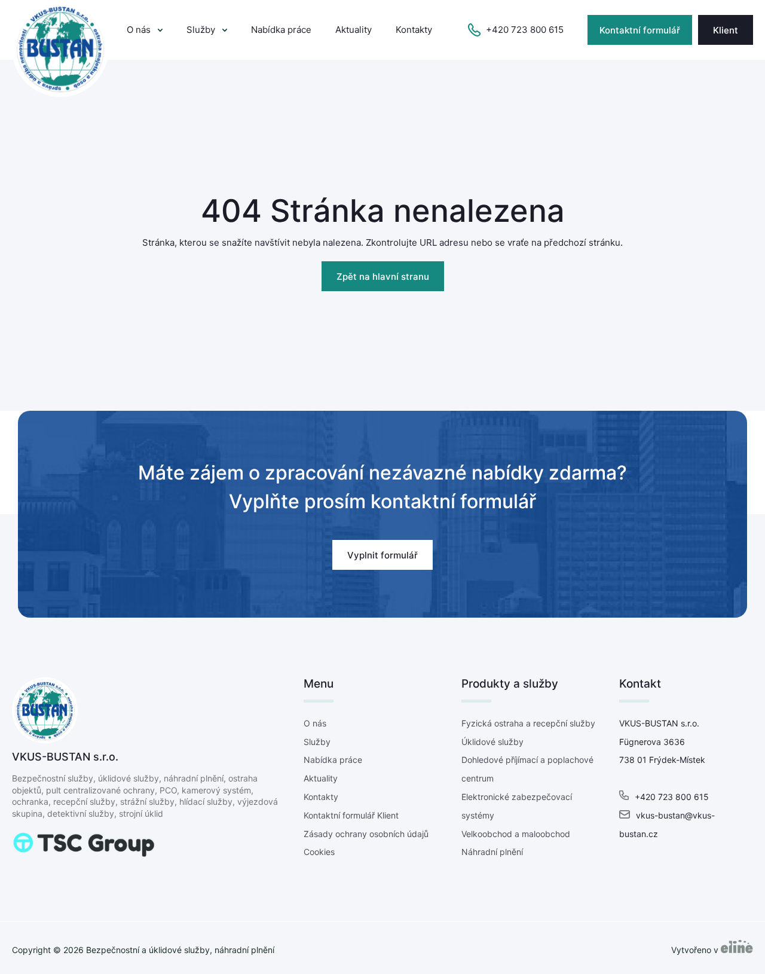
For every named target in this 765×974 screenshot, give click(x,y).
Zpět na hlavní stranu (382, 276)
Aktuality (353, 29)
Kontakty (414, 29)
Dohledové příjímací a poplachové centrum (527, 769)
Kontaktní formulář (639, 30)
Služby (200, 29)
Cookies (319, 852)
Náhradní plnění (492, 852)
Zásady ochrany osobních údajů (366, 834)
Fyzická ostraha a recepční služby (528, 723)
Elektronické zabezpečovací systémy (516, 806)
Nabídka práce (281, 29)
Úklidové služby (492, 742)
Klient (725, 30)
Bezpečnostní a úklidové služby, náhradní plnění (180, 950)
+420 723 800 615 (525, 29)
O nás (139, 29)
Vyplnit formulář (382, 555)
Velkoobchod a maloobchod (515, 834)
